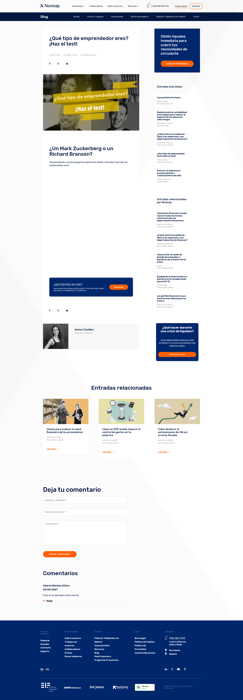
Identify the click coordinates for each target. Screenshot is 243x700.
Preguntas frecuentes (106, 660)
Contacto (45, 647)
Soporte (44, 651)
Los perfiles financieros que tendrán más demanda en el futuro (171, 298)
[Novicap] (49, 6)
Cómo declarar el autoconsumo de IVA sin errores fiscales (172, 432)
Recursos (118, 287)
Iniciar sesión (181, 6)
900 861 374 (177, 638)
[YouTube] (179, 669)
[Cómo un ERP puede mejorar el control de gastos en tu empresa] (121, 411)
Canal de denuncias (145, 653)
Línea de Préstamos (177, 63)
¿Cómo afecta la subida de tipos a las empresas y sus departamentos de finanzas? (172, 136)
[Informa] (99, 687)
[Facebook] (186, 669)
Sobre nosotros (73, 638)
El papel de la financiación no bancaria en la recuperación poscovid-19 (172, 279)
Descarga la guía (177, 354)
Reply (49, 601)
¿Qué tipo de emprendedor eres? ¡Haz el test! (171, 154)
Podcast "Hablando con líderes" (171, 16)
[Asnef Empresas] (76, 687)
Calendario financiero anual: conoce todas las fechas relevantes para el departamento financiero (172, 217)
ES (41, 669)
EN (47, 669)
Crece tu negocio (95, 16)
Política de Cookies (145, 642)
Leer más (51, 449)
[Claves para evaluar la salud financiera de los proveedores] (65, 411)
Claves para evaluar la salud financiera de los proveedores (65, 431)
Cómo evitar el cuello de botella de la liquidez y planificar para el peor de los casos (171, 258)
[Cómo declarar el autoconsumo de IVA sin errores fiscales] (177, 411)
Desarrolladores (73, 656)
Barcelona (174, 650)
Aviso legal (140, 638)
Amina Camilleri (84, 329)
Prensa (68, 653)
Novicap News (54, 55)
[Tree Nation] (146, 687)
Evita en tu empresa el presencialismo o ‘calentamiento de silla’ (169, 173)
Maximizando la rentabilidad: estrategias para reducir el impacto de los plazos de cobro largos (172, 116)
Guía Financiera (102, 656)
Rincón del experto (140, 16)
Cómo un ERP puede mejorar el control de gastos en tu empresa (121, 432)
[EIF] (52, 687)
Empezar (196, 6)
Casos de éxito (102, 645)
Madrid (173, 654)
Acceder (44, 644)
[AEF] (123, 687)
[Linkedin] (167, 669)
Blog (44, 17)
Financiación (117, 16)
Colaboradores (96, 6)
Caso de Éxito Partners (169, 97)
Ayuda (76, 16)
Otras (196, 16)
